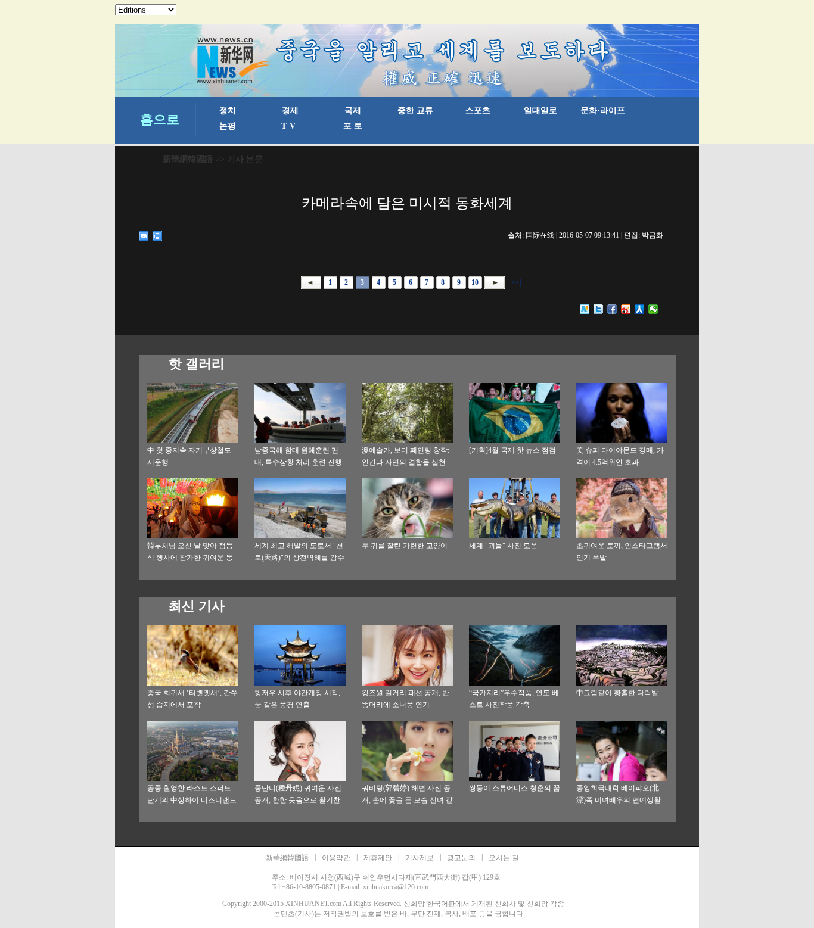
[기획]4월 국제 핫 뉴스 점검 (512, 450)
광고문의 (461, 858)
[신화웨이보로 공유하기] (585, 309)
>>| (515, 282)
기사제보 (419, 858)
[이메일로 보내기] (144, 236)
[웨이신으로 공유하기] (653, 309)
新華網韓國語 (188, 159)
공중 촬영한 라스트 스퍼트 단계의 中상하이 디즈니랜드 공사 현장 (192, 800)
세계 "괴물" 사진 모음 (503, 545)
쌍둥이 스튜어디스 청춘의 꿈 (514, 788)
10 (475, 282)
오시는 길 (504, 858)
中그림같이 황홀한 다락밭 (617, 693)
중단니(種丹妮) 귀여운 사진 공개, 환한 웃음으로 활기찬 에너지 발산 (297, 800)
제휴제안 (377, 858)
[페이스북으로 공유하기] (612, 309)
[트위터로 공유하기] (599, 309)
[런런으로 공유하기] (640, 309)
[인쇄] (158, 236)
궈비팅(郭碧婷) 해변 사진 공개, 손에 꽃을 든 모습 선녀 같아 (407, 800)
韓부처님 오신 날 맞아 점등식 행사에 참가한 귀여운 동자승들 (190, 557)
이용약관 (336, 858)
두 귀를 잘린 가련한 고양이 (405, 545)
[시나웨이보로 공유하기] (626, 309)
